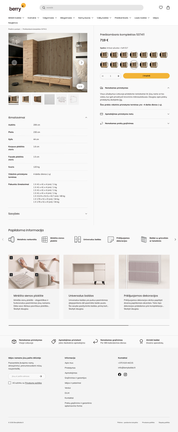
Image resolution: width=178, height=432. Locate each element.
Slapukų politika (164, 422)
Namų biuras (84, 17)
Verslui (68, 388)
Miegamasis (66, 17)
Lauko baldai (141, 17)
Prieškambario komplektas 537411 (35, 29)
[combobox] (91, 7)
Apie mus (69, 363)
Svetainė (32, 17)
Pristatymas (70, 368)
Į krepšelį (146, 76)
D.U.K (67, 393)
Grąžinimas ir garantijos (75, 378)
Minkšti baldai (14, 17)
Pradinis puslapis (14, 29)
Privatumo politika (33, 383)
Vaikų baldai (102, 17)
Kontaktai (69, 398)
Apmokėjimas (71, 373)
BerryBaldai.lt (18, 422)
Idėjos (156, 17)
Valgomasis (48, 17)
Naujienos (13, 22)
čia (120, 99)
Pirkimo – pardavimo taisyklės (127, 422)
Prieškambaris (121, 17)
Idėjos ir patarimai (73, 383)
